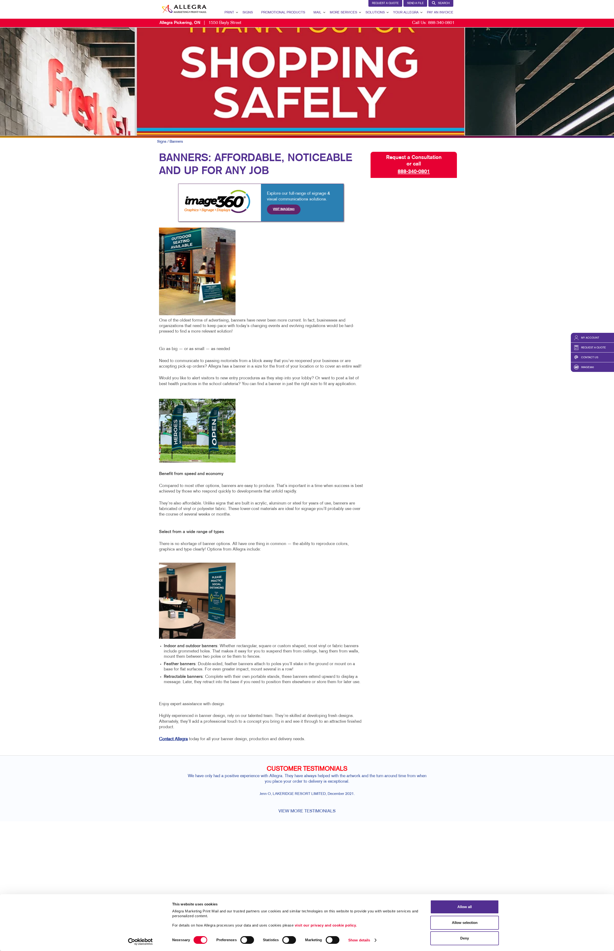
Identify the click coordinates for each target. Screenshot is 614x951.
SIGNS (247, 12)
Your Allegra (406, 12)
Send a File (415, 3)
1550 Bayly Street (200, 23)
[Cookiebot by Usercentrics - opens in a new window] (140, 941)
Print (229, 12)
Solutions (375, 12)
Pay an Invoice (440, 12)
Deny (464, 938)
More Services (343, 12)
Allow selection (465, 923)
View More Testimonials (307, 811)
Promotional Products (283, 12)
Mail (317, 12)
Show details (359, 940)
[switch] (247, 940)
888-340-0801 (441, 23)
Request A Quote (385, 3)
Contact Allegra (173, 739)
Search (444, 3)
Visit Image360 (284, 209)
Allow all (464, 907)
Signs (161, 142)
